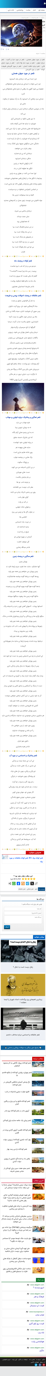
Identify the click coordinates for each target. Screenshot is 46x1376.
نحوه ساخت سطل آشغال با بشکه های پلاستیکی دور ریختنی (17, 1260)
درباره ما (38, 1359)
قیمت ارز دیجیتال (37, 1305)
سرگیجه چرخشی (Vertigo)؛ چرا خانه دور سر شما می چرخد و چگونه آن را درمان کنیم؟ (17, 1230)
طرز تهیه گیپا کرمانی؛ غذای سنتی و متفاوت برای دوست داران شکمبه (17, 1250)
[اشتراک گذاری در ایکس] (32, 883)
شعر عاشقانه (21, 889)
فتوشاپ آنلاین (35, 1362)
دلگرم (42, 1350)
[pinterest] (43, 1364)
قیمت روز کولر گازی (36, 1323)
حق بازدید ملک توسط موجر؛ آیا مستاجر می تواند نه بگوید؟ (17, 1240)
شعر (36, 889)
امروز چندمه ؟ (38, 1287)
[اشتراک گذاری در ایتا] (23, 883)
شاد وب (41, 1332)
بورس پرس (39, 1314)
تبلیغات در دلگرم (23, 1359)
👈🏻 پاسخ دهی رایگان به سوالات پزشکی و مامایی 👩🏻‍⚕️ (23, 1047)
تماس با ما (32, 1359)
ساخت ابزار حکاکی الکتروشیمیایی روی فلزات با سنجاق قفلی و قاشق (17, 1270)
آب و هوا (42, 1362)
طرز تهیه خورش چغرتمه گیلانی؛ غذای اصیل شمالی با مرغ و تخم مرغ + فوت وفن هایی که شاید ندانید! (17, 1198)
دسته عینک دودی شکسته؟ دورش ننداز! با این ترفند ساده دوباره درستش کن (17, 1186)
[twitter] (36, 1364)
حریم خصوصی (6, 1359)
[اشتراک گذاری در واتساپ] (14, 883)
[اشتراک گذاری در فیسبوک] (18, 883)
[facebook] (40, 1364)
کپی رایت (14, 1359)
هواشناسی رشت (37, 1341)
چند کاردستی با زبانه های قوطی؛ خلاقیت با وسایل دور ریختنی (17, 1207)
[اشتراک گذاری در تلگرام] (27, 883)
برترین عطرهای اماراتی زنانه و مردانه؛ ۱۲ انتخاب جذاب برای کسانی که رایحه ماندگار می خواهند (17, 1219)
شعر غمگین (30, 889)
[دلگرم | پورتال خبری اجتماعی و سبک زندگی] (43, 4)
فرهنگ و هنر (39, 1296)
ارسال (7, 927)
